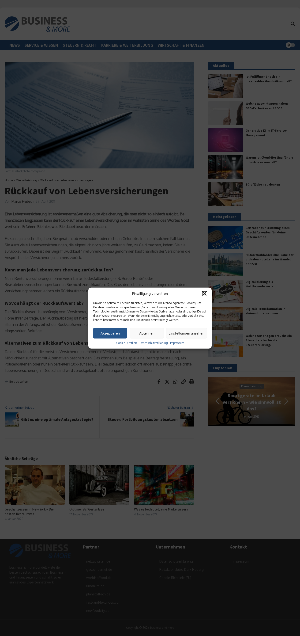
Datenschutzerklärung (154, 343)
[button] (204, 293)
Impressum (177, 343)
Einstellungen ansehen (186, 333)
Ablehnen (146, 333)
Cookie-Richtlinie (126, 343)
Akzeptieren (110, 333)
